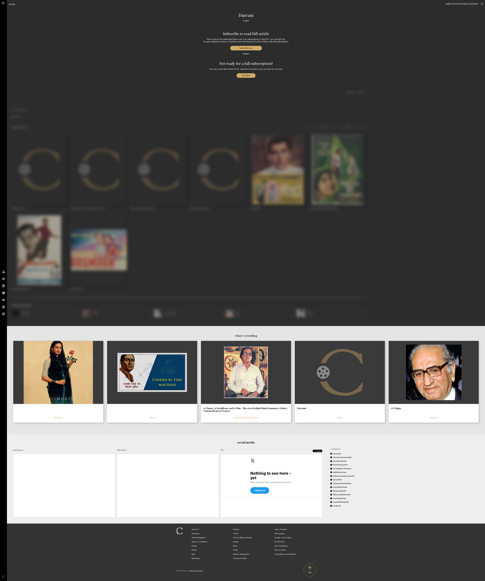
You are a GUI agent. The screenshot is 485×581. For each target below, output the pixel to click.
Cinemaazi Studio (240, 558)
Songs (235, 550)
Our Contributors (281, 545)
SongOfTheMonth (340, 487)
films (340, 417)
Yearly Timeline (281, 529)
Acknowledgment (198, 537)
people (12, 4)
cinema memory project (246, 417)
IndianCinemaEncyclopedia (344, 476)
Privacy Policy (280, 550)
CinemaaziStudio (339, 491)
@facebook (121, 450)
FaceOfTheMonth (339, 461)
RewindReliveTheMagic (342, 468)
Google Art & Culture (283, 537)
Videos (236, 533)
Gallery (194, 545)
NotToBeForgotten (340, 465)
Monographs (280, 533)
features (58, 417)
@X (222, 450)
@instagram (18, 450)
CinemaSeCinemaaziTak (342, 457)
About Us (195, 529)
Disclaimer (196, 558)
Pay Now (246, 75)
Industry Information (241, 554)
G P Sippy (396, 408)
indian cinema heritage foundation (462, 3)
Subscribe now (246, 48)
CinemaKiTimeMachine (342, 483)
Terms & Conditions (200, 541)
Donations (196, 533)
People (235, 541)
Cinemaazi (337, 454)
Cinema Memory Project (242, 537)
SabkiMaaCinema (339, 472)
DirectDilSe (337, 480)
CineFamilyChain (339, 498)
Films (235, 545)
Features (236, 529)
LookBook (337, 506)
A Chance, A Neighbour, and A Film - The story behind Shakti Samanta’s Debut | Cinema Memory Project (245, 410)
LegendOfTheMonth (341, 502)
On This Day (280, 541)
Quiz (193, 554)
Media (194, 550)
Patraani (301, 408)
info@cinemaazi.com (196, 571)
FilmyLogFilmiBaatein (341, 494)
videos (152, 417)
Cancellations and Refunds (285, 554)
